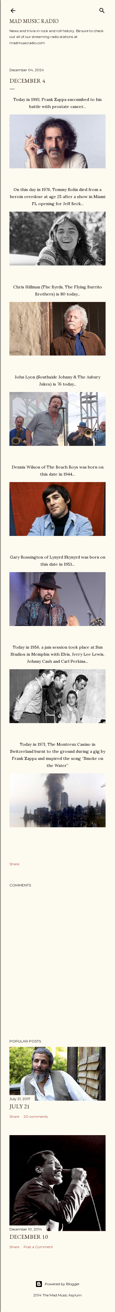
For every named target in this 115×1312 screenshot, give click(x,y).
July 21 (19, 1106)
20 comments (36, 1116)
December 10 (28, 1236)
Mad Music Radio (34, 21)
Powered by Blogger (62, 1284)
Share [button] (14, 864)
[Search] (102, 9)
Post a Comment (38, 1247)
